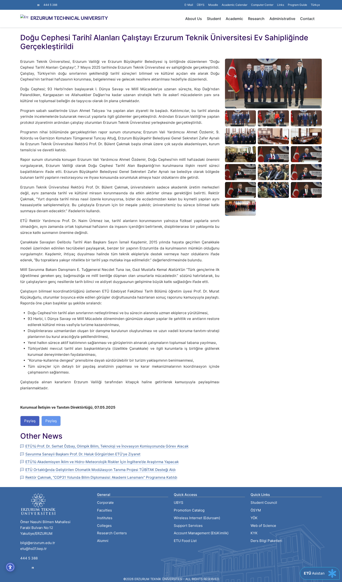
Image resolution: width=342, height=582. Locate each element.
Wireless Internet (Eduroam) (197, 518)
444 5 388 (50, 5)
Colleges (104, 525)
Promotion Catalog (189, 510)
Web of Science (263, 525)
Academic (234, 18)
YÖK (254, 518)
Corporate (105, 502)
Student (214, 18)
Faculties (104, 510)
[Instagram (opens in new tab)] (22, 2)
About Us (193, 18)
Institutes (104, 518)
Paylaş (30, 421)
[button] (280, 5)
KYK (254, 533)
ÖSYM (256, 510)
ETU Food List (185, 540)
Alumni (102, 540)
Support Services (188, 525)
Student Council (264, 502)
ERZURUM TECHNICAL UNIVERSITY (69, 18)
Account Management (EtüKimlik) (201, 533)
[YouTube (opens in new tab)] (33, 2)
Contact (307, 18)
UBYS (178, 502)
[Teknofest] (32, 567)
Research (256, 18)
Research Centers (112, 533)
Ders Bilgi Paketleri (266, 540)
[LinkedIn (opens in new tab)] (29, 2)
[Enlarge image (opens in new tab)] (273, 83)
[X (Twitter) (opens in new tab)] (26, 2)
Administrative (282, 18)
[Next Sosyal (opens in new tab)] (38, 5)
